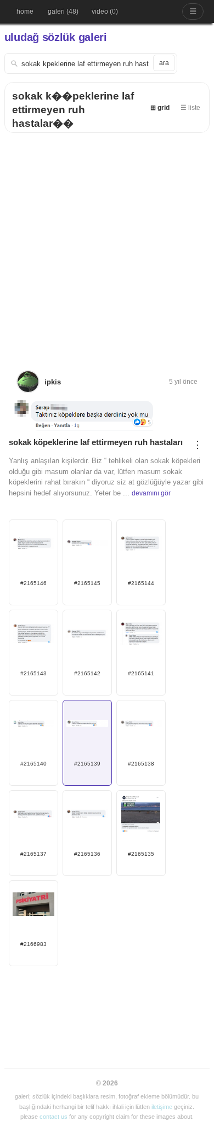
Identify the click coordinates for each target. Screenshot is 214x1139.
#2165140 (33, 764)
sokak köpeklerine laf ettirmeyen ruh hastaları (96, 442)
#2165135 (141, 854)
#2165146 (33, 583)
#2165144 (141, 583)
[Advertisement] (107, 245)
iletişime (161, 1106)
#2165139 (87, 764)
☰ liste (190, 108)
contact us (53, 1116)
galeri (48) (63, 11)
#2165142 (87, 673)
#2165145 (87, 583)
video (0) (105, 11)
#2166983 (33, 944)
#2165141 (141, 673)
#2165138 (141, 764)
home (24, 11)
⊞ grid (160, 108)
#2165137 (33, 854)
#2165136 (87, 854)
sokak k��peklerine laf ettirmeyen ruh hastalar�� (73, 109)
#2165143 (33, 673)
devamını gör (151, 493)
